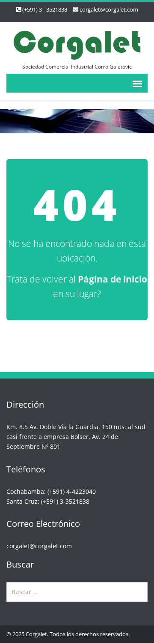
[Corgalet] (77, 44)
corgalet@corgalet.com (109, 9)
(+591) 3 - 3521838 (44, 9)
